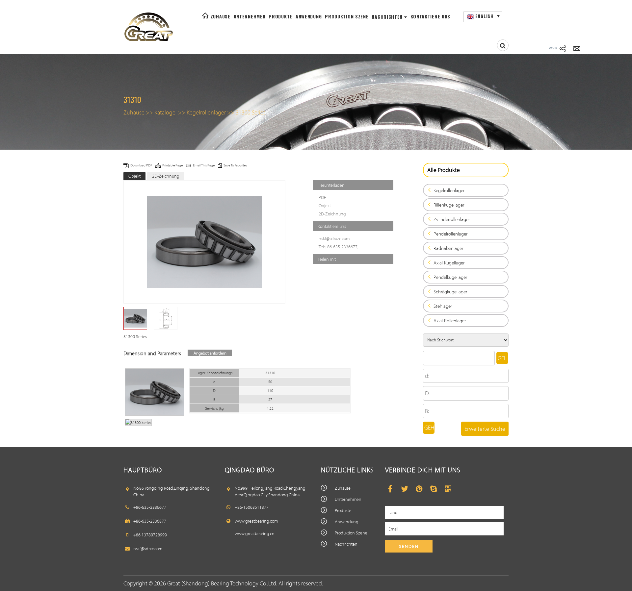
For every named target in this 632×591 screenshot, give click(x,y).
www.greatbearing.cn (255, 533)
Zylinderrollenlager (452, 219)
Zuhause (220, 16)
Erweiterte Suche (484, 428)
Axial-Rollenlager (450, 320)
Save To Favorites (235, 165)
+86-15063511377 (252, 507)
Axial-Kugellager (449, 262)
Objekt (134, 176)
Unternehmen (250, 16)
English (484, 15)
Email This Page (204, 165)
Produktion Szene (346, 16)
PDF (322, 197)
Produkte (280, 16)
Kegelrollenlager (206, 112)
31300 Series (251, 112)
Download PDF (141, 165)
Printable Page (172, 165)
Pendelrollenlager (450, 234)
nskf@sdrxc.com (147, 549)
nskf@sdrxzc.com (334, 238)
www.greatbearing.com (256, 521)
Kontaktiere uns (430, 16)
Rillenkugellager (449, 205)
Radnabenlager (448, 248)
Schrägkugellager (450, 291)
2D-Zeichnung (165, 176)
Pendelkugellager (450, 277)
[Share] (562, 49)
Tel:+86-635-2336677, (338, 247)
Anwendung (309, 16)
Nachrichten (388, 16)
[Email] (577, 49)
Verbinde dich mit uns (423, 469)
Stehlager (443, 306)
